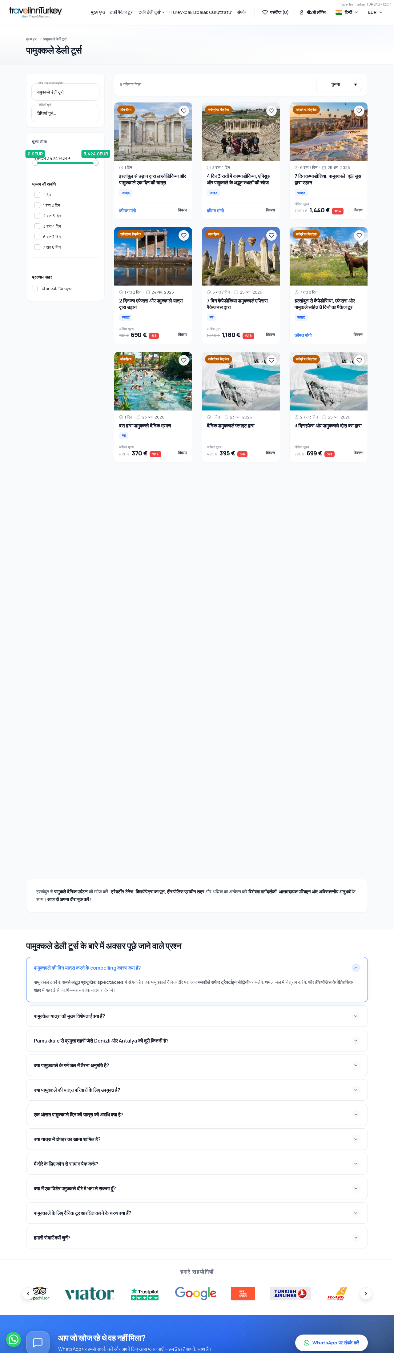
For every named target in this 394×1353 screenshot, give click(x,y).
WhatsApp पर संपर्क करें (335, 1342)
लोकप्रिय (126, 109)
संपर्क (241, 12)
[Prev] (28, 1293)
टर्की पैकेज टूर (121, 12)
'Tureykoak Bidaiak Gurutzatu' (200, 12)
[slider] (35, 162)
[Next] (366, 1293)
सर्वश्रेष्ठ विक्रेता (218, 109)
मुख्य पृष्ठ (98, 12)
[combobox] (65, 92)
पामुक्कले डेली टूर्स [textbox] (50, 92)
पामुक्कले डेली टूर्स (54, 39)
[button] (151, 12)
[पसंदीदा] (184, 111)
